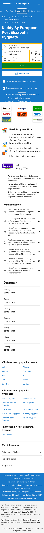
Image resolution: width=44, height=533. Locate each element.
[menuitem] (9, 11)
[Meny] (39, 4)
